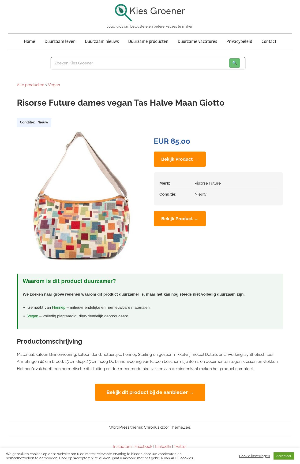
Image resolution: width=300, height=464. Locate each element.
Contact (269, 41)
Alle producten (30, 84)
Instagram (122, 446)
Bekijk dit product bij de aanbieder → (150, 392)
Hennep (58, 307)
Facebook (143, 446)
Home (29, 41)
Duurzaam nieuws (102, 41)
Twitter (180, 446)
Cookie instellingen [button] (254, 456)
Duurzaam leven (60, 41)
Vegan (54, 84)
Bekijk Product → (179, 159)
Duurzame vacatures (197, 41)
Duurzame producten (148, 41)
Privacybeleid (239, 41)
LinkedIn (163, 446)
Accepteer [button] (283, 456)
